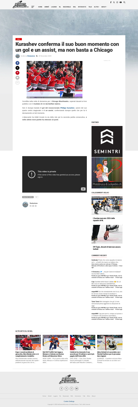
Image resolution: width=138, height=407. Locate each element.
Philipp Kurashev (67, 108)
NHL (74, 7)
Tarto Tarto (95, 301)
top (36, 197)
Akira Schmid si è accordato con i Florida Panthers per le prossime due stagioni (108, 354)
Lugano (54, 7)
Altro (96, 7)
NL (60, 7)
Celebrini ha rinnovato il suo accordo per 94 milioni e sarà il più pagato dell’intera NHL (82, 354)
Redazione (31, 56)
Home (40, 7)
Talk (90, 7)
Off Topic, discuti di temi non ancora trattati (107, 248)
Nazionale (67, 7)
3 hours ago (118, 277)
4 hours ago (118, 297)
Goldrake (95, 260)
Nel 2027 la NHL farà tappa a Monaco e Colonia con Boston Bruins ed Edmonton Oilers (53, 354)
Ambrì (46, 7)
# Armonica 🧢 (97, 272)
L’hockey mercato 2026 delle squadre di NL (104, 219)
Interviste (82, 7)
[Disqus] (54, 231)
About (103, 7)
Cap (93, 282)
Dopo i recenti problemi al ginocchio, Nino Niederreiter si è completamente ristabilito (27, 354)
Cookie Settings (69, 401)
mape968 (95, 291)
